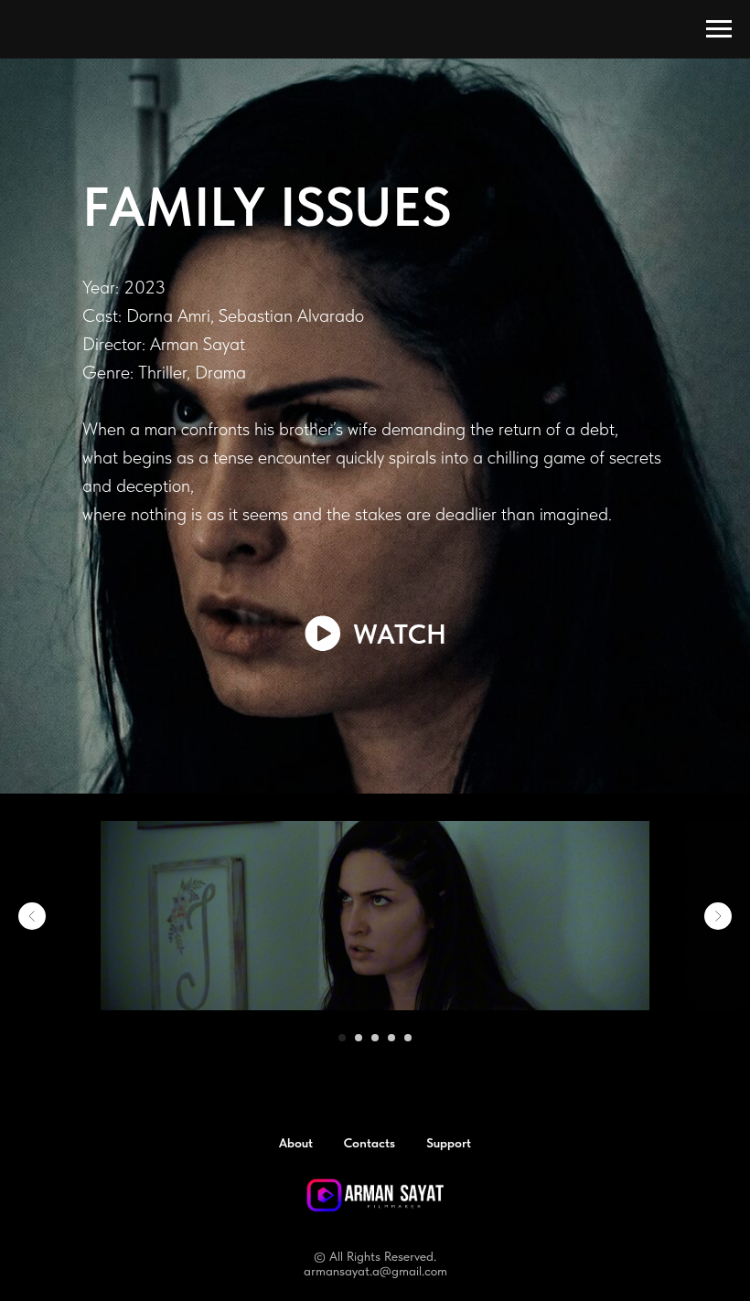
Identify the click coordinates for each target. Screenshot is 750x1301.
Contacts (369, 1114)
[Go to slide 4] (391, 1009)
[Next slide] (718, 887)
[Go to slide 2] (358, 1009)
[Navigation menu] (719, 29)
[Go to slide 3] (375, 1009)
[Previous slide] (32, 887)
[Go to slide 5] (408, 1009)
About (296, 1114)
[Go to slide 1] (342, 1009)
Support (448, 1114)
